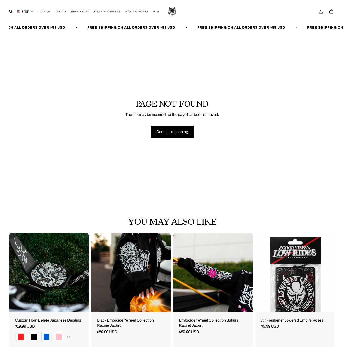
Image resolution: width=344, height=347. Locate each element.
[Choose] (81, 305)
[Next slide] (82, 272)
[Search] (11, 11)
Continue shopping (172, 132)
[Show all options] (68, 337)
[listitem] (155, 11)
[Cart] (331, 11)
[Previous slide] (16, 272)
